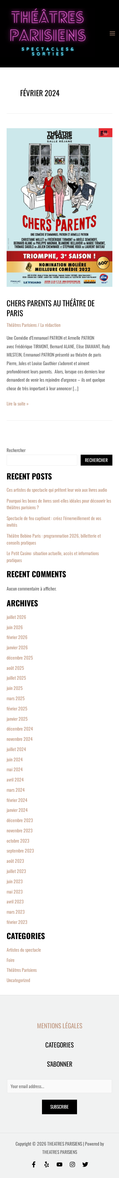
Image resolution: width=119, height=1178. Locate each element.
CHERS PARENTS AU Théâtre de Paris (51, 308)
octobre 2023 (18, 840)
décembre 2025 (20, 657)
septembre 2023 (20, 850)
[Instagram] (72, 1164)
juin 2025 (15, 688)
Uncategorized (18, 980)
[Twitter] (85, 1164)
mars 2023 (16, 911)
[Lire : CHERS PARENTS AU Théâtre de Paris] (59, 208)
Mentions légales (59, 1025)
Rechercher (16, 450)
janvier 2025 (17, 718)
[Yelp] (47, 1164)
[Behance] (59, 1164)
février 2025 (17, 708)
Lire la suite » (18, 403)
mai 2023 (15, 891)
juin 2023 (15, 881)
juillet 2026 (16, 617)
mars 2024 (16, 789)
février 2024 (17, 800)
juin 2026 (15, 627)
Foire (11, 960)
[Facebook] (34, 1164)
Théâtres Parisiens (22, 970)
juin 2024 (15, 759)
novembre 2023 (20, 830)
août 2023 (15, 860)
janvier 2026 (17, 647)
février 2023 (17, 922)
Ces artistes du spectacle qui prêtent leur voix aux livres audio (57, 489)
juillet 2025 (16, 677)
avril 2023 (15, 901)
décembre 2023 (20, 820)
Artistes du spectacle (24, 949)
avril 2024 (15, 779)
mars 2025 (16, 698)
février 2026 (17, 637)
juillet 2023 (16, 871)
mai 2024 (15, 769)
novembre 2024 (20, 739)
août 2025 (15, 668)
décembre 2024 (20, 728)
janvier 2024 (17, 810)
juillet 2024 (16, 749)
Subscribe (59, 1106)
